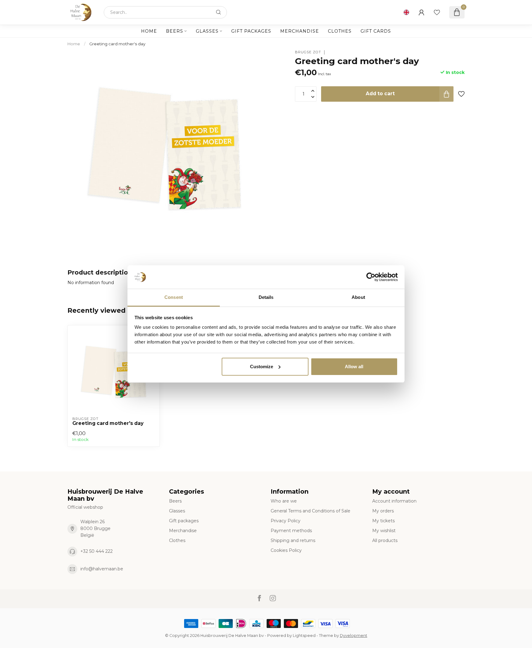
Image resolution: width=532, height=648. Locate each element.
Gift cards (376, 31)
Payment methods (291, 530)
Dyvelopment (353, 635)
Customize (261, 366)
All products (384, 540)
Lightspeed (304, 635)
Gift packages (251, 31)
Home (149, 31)
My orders (383, 511)
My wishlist (384, 530)
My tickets (383, 521)
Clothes (340, 31)
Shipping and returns (293, 540)
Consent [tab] (173, 297)
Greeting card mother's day (117, 43)
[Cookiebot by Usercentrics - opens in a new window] (371, 277)
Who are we (284, 501)
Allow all (354, 366)
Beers (174, 31)
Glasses (207, 31)
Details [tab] (266, 297)
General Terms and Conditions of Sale (310, 511)
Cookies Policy (286, 550)
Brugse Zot (308, 52)
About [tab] (358, 297)
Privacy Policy (285, 521)
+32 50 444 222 (96, 551)
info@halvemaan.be (101, 569)
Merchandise (299, 31)
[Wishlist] (437, 12)
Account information (394, 501)
